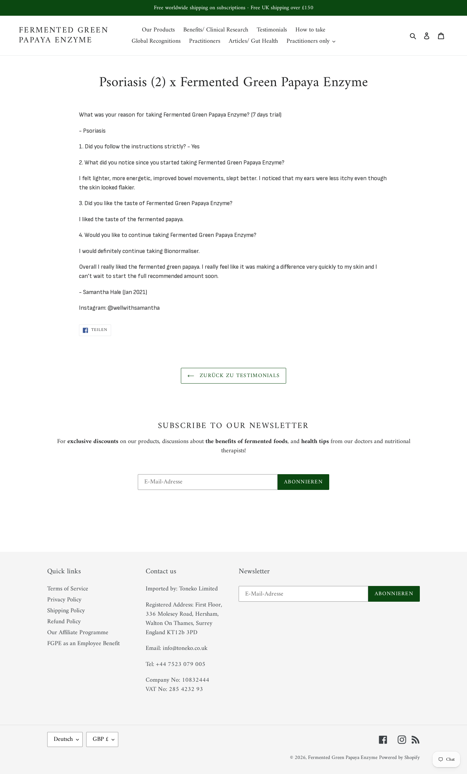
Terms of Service (67, 589)
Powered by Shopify (399, 757)
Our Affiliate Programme (77, 632)
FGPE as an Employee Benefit (83, 643)
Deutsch (63, 739)
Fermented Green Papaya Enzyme (63, 35)
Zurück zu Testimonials (239, 376)
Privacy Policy (64, 600)
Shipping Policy (66, 610)
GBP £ (100, 739)
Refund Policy (64, 621)
